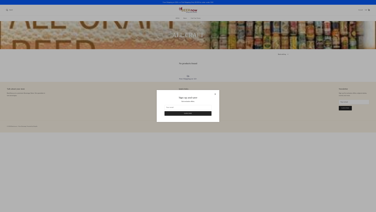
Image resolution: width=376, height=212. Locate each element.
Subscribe (188, 113)
